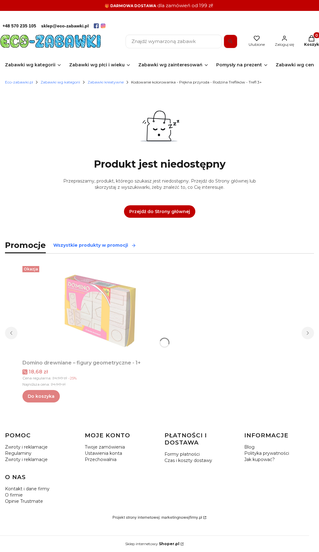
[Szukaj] (230, 41)
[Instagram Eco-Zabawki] (103, 25)
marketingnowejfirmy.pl (181, 517)
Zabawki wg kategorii (60, 82)
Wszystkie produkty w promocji (90, 245)
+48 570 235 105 (19, 25)
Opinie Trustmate (24, 501)
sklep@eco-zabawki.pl (65, 25)
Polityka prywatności (266, 453)
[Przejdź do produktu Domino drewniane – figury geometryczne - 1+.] (100, 310)
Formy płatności (182, 454)
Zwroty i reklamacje (26, 447)
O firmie (14, 495)
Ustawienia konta (103, 453)
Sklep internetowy (152, 543)
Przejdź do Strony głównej (159, 211)
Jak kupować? (259, 459)
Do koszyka (41, 396)
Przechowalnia (101, 459)
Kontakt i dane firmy (27, 489)
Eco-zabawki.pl (19, 82)
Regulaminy (18, 453)
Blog (249, 447)
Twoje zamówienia (105, 447)
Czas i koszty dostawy (188, 460)
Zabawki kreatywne (106, 82)
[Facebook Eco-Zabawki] (96, 25)
